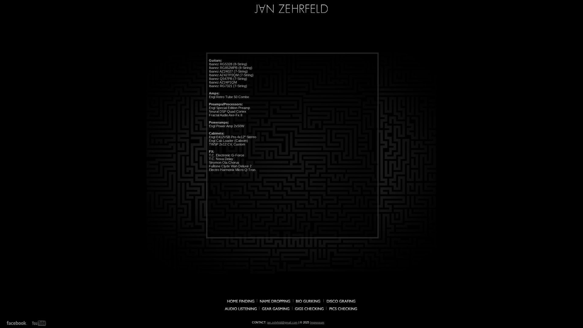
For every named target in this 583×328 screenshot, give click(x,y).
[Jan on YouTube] (39, 323)
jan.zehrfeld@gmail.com (282, 322)
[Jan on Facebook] (17, 323)
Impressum (317, 322)
